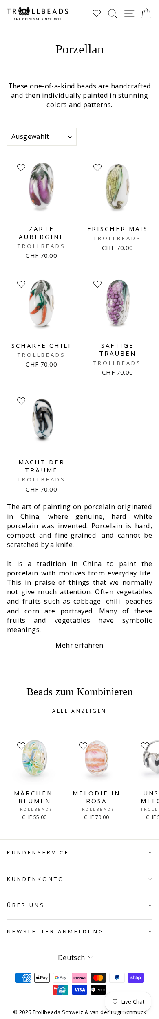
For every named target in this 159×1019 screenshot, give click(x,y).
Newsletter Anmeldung (55, 931)
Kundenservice (38, 852)
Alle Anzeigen (79, 710)
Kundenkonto (35, 879)
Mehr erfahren (79, 645)
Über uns (26, 905)
